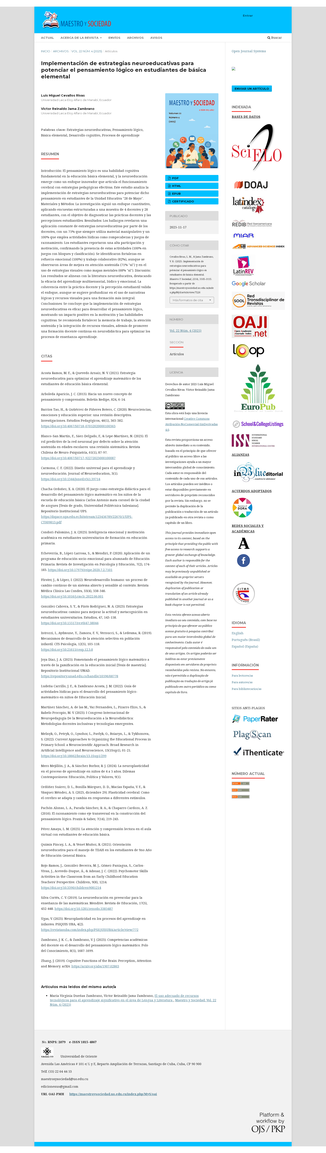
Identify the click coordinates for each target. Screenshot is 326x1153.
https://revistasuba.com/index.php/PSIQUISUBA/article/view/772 (89, 930)
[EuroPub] (258, 413)
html (176, 186)
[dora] (242, 517)
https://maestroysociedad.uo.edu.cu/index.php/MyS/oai (113, 1094)
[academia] (244, 548)
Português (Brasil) (246, 640)
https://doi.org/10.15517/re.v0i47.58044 (69, 623)
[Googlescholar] (249, 285)
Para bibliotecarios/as (246, 689)
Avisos (156, 37)
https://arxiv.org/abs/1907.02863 (95, 966)
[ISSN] (253, 446)
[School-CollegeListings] (258, 428)
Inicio (45, 51)
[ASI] (258, 248)
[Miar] (243, 237)
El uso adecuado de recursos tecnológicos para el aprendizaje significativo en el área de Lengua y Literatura (124, 998)
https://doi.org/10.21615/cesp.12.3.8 (67, 649)
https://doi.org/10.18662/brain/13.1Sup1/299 (73, 756)
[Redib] (252, 227)
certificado (182, 201)
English (238, 633)
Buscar (276, 37)
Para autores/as (242, 682)
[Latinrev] (243, 275)
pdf (175, 178)
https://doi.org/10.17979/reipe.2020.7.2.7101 (80, 570)
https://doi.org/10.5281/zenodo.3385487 (84, 908)
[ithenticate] (258, 755)
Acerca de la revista (80, 37)
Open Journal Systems (249, 51)
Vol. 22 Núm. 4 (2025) (86, 51)
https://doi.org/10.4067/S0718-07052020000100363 (78, 426)
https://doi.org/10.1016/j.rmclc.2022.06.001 (72, 596)
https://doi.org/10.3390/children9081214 (71, 887)
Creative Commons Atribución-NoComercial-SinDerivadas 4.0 (191, 424)
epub (176, 193)
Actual (47, 37)
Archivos (135, 37)
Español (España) (245, 646)
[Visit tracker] (233, 69)
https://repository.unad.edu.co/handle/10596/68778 (79, 676)
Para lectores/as (242, 675)
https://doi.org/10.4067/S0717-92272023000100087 (78, 458)
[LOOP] (248, 358)
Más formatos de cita (188, 300)
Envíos (114, 37)
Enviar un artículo (252, 88)
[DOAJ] (254, 190)
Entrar (248, 15)
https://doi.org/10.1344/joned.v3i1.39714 (70, 479)
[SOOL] (258, 309)
